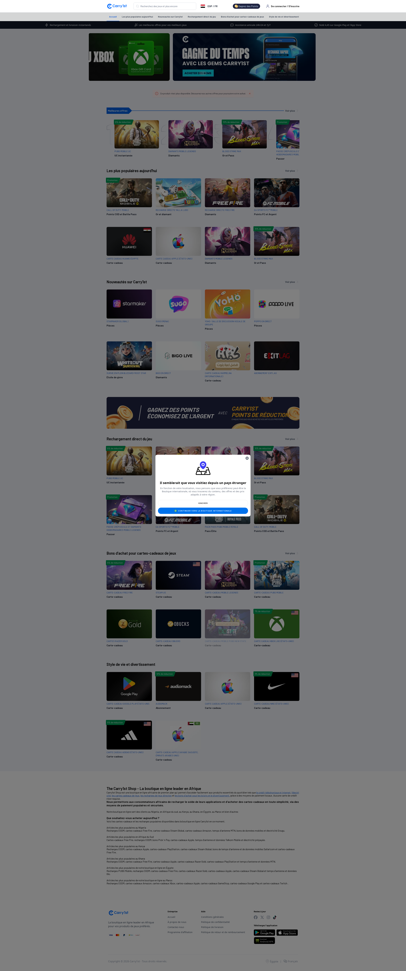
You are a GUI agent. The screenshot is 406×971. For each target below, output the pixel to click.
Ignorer (203, 503)
